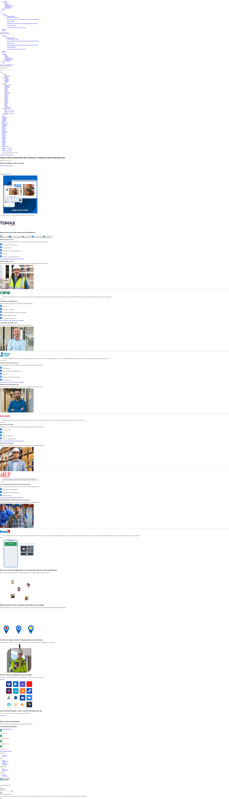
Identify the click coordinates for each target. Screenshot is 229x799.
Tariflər (3, 30)
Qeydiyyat (2, 32)
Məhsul (3, 14)
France (6, 89)
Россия (6, 96)
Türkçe (6, 106)
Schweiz (6, 100)
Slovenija (6, 103)
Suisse (6, 104)
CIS (5, 82)
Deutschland (7, 87)
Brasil (6, 75)
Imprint (3, 770)
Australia (6, 78)
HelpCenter (4, 764)
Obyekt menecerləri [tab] (27, 237)
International (4, 114)
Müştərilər (4, 29)
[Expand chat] (1, 789)
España (6, 88)
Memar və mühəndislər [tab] (38, 237)
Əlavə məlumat (3, 715)
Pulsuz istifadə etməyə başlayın (6, 729)
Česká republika (8, 84)
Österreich (7, 95)
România (6, 98)
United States (7, 76)
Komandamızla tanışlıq (9, 5)
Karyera (6, 3)
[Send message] (12, 791)
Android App (4, 775)
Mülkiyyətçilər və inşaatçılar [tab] (16, 237)
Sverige (6, 105)
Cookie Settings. (84, 796)
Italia (6, 91)
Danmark (6, 86)
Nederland (7, 93)
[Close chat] (4, 789)
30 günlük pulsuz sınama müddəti (6, 154)
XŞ (3, 768)
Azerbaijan (7, 79)
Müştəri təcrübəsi (8, 6)
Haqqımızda (4, 1)
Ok (0, 798)
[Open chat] (1, 793)
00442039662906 (9, 64)
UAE (6, 111)
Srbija (6, 101)
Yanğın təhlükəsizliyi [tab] (48, 237)
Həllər (6, 15)
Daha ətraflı (2, 679)
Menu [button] (7, 32)
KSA (6, 109)
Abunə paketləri (5, 761)
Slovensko (7, 102)
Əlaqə (6, 2)
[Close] (13, 794)
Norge (6, 94)
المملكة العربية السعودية (9, 110)
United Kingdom (8, 107)
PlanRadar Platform (11, 16)
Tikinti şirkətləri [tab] (5, 237)
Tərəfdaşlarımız (8, 7)
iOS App (4, 774)
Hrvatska (6, 90)
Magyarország (7, 92)
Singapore (7, 81)
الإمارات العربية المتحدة (9, 113)
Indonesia (6, 80)
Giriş (3, 10)
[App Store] (5, 168)
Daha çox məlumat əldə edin (5, 258)
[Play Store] (5, 171)
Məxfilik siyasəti (5, 769)
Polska (6, 97)
